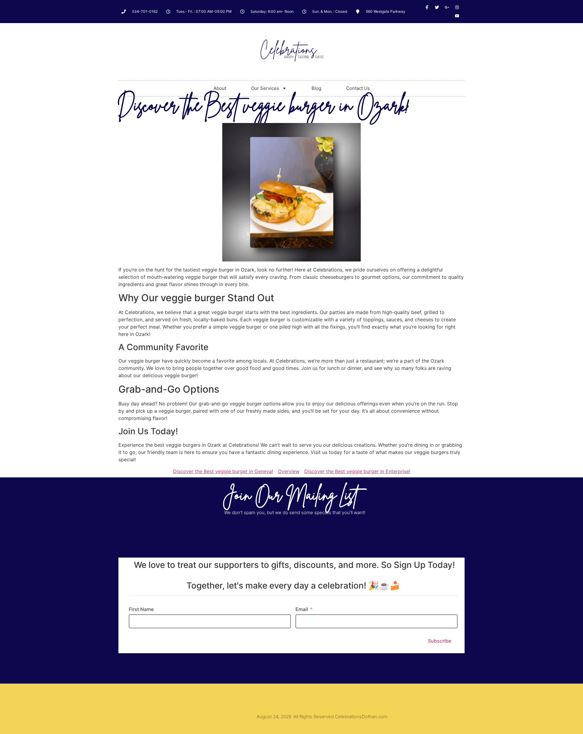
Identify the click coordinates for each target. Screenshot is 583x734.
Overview (288, 471)
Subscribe (439, 641)
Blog (316, 88)
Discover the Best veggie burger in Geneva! (223, 471)
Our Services (265, 88)
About (219, 88)
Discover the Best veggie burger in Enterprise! (357, 471)
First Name (141, 609)
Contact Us (358, 88)
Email (301, 609)
